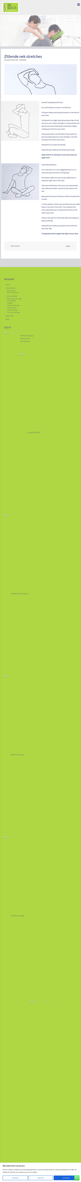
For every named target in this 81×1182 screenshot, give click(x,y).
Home (8, 284)
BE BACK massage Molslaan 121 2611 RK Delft (26, 338)
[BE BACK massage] (11, 7)
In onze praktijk (11, 296)
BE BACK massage (16, 755)
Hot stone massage (13, 312)
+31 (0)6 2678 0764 (33, 432)
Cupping (9, 303)
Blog (7, 319)
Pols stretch (15, 246)
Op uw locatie (11, 288)
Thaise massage (12, 310)
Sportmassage (12, 308)
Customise (15, 1178)
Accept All (66, 1178)
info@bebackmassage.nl (18, 593)
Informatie (10, 316)
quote (68, 246)
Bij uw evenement (12, 293)
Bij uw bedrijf (11, 291)
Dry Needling (11, 301)
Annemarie (22, 60)
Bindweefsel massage (14, 299)
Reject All (41, 1178)
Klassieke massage (13, 305)
